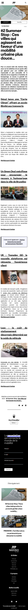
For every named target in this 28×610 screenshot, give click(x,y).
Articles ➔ (14, 422)
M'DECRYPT (5, 22)
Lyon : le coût (13, 328)
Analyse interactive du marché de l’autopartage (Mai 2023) (15, 242)
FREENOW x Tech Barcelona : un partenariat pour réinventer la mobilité (14, 533)
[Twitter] (16, 601)
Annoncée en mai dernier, (10, 362)
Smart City (19, 22)
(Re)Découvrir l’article (8, 160)
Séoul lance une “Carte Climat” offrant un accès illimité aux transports (14, 102)
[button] (3, 3)
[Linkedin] (12, 601)
